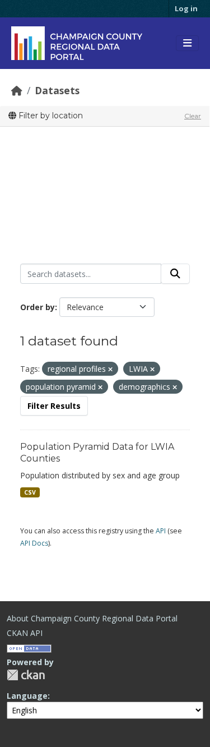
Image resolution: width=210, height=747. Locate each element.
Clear (192, 116)
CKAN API (25, 633)
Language (27, 695)
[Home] (16, 90)
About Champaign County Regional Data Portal (92, 618)
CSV (30, 492)
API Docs (34, 543)
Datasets (57, 90)
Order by (37, 307)
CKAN (26, 675)
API (161, 531)
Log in (186, 8)
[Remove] (110, 369)
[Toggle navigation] (187, 43)
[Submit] (175, 274)
